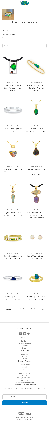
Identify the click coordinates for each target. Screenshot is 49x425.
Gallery (24, 359)
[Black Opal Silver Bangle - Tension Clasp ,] (13, 278)
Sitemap (24, 348)
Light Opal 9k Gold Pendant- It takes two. (13, 214)
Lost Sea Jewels (8, 35)
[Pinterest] (28, 333)
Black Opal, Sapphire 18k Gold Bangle (12, 257)
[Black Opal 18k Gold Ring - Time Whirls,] (36, 278)
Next (43, 309)
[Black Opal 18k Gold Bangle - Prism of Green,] (36, 67)
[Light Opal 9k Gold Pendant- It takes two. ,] (13, 194)
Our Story (24, 341)
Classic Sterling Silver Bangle (13, 130)
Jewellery (24, 354)
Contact (24, 346)
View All (5, 38)
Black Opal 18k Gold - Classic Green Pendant (36, 130)
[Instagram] (24, 333)
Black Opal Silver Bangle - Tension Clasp (13, 298)
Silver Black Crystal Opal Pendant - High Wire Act (13, 87)
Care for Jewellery (24, 343)
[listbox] (16, 46)
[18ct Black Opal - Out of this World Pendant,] (13, 151)
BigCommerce (28, 417)
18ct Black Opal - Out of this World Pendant (13, 170)
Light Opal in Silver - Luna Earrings (36, 257)
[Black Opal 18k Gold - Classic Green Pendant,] (36, 110)
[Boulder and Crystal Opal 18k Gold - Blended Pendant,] (36, 194)
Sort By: (6, 46)
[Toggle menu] (3, 3)
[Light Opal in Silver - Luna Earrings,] (36, 237)
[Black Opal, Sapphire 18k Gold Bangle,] (13, 237)
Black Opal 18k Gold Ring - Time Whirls (36, 298)
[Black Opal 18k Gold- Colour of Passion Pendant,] (36, 151)
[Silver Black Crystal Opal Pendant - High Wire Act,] (13, 67)
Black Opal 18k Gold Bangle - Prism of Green (36, 87)
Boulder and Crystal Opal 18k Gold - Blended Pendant (36, 215)
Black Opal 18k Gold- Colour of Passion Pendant (36, 172)
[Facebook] (20, 333)
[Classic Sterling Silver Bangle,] (13, 110)
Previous (7, 309)
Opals (24, 356)
